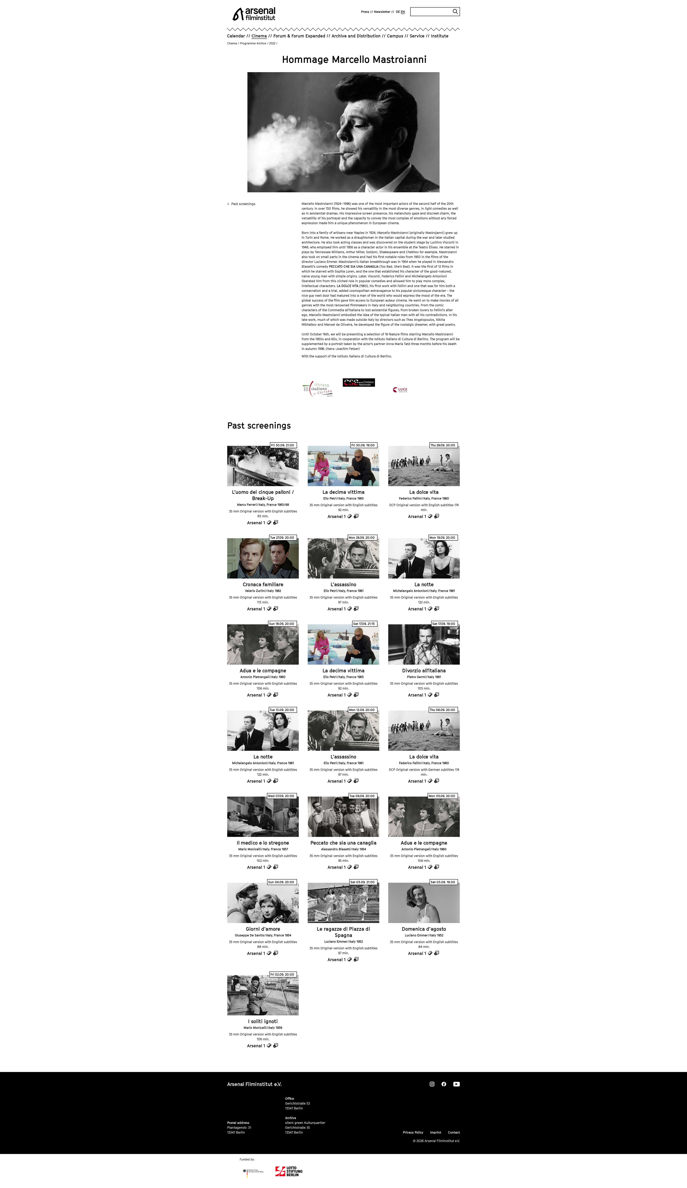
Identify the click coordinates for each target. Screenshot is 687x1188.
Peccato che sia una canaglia (343, 843)
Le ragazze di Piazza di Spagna (343, 932)
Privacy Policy (413, 1132)
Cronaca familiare (263, 584)
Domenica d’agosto (424, 929)
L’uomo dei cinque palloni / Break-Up (263, 495)
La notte (424, 584)
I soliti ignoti (263, 1021)
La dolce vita (423, 492)
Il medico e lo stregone (263, 843)
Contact (454, 1132)
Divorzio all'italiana (424, 670)
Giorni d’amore (263, 929)
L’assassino (343, 584)
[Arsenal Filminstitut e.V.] (254, 14)
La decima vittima (344, 492)
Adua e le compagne (263, 670)
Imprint (435, 1132)
